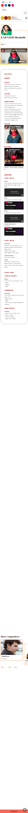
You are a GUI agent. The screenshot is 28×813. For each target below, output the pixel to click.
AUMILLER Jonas (5, 656)
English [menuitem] (6, 2)
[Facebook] (6, 5)
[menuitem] (5, 2)
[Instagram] (12, 5)
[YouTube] (2, 5)
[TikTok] (9, 5)
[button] (26, 18)
